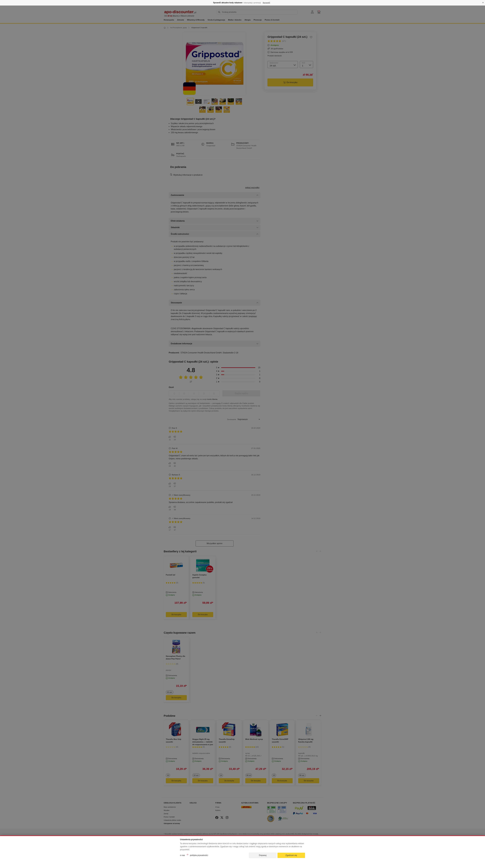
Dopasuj (262, 855)
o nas (182, 855)
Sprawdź (266, 3)
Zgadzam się (291, 855)
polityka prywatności (199, 855)
